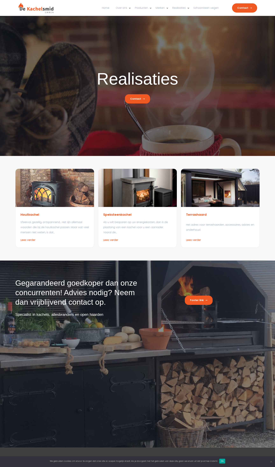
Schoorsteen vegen (206, 8)
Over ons (121, 8)
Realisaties (179, 8)
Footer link (197, 300)
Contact (242, 8)
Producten (141, 8)
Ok (222, 461)
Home (105, 8)
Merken (160, 8)
